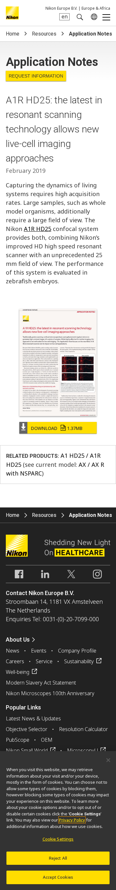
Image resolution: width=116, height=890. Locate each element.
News (12, 650)
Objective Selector (26, 729)
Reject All (58, 858)
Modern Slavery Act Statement (41, 682)
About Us (18, 639)
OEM (47, 739)
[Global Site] (92, 16)
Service (44, 661)
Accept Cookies (58, 877)
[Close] (108, 760)
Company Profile (77, 650)
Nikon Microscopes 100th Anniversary (50, 693)
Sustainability (79, 661)
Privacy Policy (72, 820)
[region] (58, 820)
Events (38, 650)
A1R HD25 (37, 229)
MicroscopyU (82, 750)
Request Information (36, 76)
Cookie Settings (58, 839)
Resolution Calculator (83, 729)
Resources (44, 34)
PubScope (17, 739)
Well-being (17, 671)
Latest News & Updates (33, 718)
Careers (15, 661)
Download (56, 428)
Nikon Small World (27, 750)
